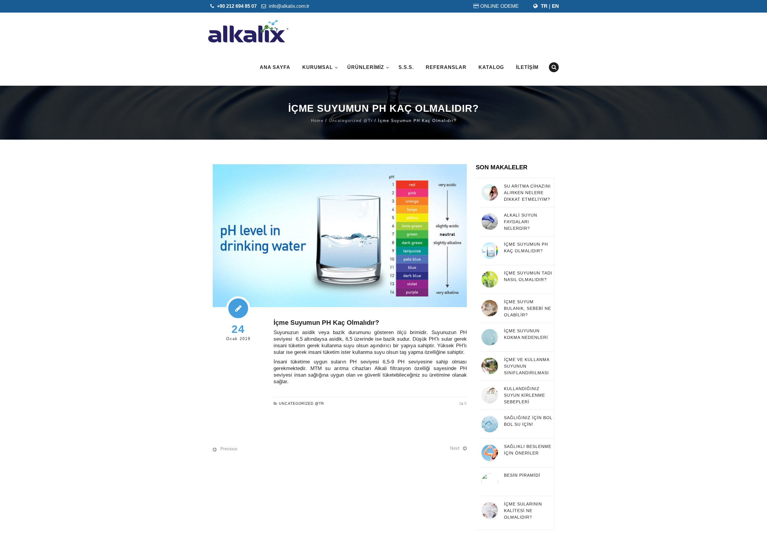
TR (544, 6)
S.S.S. (406, 67)
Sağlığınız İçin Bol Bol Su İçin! (528, 421)
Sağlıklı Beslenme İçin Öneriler (527, 449)
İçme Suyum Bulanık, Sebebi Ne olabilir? (527, 308)
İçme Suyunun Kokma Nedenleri (526, 334)
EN (555, 6)
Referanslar (446, 67)
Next (454, 448)
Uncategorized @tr (351, 120)
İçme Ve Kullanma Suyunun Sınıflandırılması (526, 366)
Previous (229, 448)
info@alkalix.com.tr (288, 6)
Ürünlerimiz (365, 67)
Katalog (491, 67)
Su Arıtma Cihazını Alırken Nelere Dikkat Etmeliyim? (527, 193)
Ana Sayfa (275, 67)
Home (317, 120)
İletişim (527, 67)
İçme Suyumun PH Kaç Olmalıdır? (526, 247)
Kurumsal (317, 67)
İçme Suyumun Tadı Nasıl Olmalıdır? (528, 276)
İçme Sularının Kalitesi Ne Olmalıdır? (523, 511)
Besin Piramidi (522, 475)
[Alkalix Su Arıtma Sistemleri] (248, 31)
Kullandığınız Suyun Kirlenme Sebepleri (524, 395)
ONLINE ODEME (499, 6)
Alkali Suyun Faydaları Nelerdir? (520, 222)
